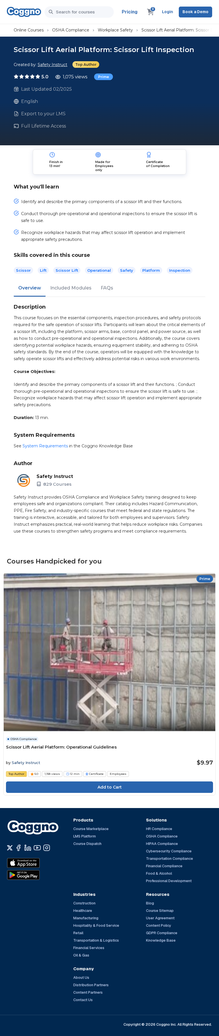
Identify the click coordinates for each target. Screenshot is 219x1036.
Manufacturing (85, 918)
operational (99, 270)
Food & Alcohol (159, 873)
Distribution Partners (91, 985)
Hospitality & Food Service (96, 925)
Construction (84, 903)
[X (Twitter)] (10, 847)
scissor (23, 270)
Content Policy (158, 925)
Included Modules (71, 288)
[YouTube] (37, 847)
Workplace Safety (115, 30)
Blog (150, 903)
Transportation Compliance (169, 858)
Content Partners (88, 992)
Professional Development (169, 880)
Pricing (129, 12)
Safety (126, 270)
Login (167, 11)
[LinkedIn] (27, 847)
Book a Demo (195, 11)
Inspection (179, 270)
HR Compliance (159, 828)
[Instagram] (46, 847)
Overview (29, 288)
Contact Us (83, 999)
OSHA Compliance (70, 30)
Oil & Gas (81, 955)
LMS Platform (84, 836)
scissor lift (67, 270)
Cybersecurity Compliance (169, 851)
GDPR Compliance (161, 932)
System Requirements (45, 445)
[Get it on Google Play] (35, 875)
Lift (43, 270)
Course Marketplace (91, 828)
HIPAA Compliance (162, 843)
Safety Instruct (52, 64)
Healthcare (82, 910)
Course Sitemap (160, 910)
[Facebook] (18, 847)
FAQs (107, 288)
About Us (81, 977)
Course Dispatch (87, 843)
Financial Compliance (164, 866)
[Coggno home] (24, 11)
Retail (78, 932)
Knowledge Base (161, 940)
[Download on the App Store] (35, 863)
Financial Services (88, 947)
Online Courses (29, 30)
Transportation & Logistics (96, 940)
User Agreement (160, 918)
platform (151, 270)
